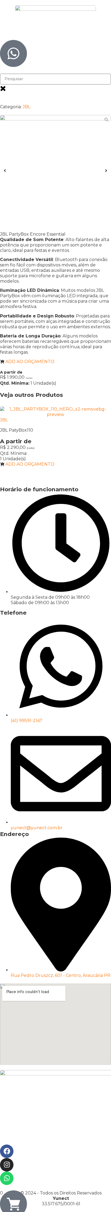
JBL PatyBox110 (16, 430)
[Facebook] (6, 1151)
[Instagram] (6, 1165)
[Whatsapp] (6, 1178)
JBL (26, 106)
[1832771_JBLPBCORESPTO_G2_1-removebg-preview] (55, 170)
